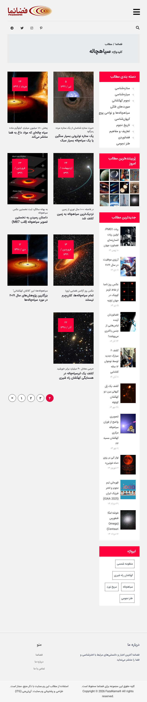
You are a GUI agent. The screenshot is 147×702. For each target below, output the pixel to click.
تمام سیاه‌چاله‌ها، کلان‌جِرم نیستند (78, 297)
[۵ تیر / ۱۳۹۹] (73, 121)
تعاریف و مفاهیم (119, 131)
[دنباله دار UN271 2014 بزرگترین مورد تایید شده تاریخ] (114, 175)
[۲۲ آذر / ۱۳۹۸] (73, 362)
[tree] (119, 115)
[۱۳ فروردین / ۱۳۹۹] (73, 284)
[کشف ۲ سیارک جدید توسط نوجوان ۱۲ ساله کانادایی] (128, 358)
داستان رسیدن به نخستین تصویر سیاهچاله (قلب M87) (30, 219)
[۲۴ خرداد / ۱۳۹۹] (27, 121)
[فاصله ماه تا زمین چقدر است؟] (124, 188)
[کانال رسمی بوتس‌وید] (12, 28)
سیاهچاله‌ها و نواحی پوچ (114, 113)
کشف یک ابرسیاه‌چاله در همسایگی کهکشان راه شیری (76, 375)
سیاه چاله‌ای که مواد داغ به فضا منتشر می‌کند (28, 134)
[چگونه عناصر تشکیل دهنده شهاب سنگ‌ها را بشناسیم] (114, 188)
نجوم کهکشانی (121, 101)
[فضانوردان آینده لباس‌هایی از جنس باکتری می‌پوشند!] (128, 322)
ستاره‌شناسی (122, 88)
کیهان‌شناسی (122, 119)
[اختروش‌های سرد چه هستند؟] (104, 188)
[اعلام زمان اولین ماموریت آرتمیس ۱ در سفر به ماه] (124, 200)
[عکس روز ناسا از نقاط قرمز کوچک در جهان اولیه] (128, 292)
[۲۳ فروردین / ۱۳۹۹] (27, 203)
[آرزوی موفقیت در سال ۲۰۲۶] (128, 267)
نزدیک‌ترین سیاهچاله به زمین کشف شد (75, 216)
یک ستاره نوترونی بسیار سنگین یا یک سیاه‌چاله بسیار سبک (74, 138)
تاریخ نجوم (123, 125)
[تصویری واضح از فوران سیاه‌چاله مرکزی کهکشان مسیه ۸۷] (128, 424)
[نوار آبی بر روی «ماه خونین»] (128, 465)
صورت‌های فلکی (120, 107)
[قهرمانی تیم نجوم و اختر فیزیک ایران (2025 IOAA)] (128, 490)
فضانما (39, 655)
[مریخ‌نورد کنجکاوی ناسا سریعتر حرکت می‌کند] (134, 188)
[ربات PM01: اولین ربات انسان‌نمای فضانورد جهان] (128, 237)
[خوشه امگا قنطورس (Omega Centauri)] (134, 200)
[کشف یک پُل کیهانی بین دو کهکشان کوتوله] (128, 394)
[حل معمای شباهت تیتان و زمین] (104, 175)
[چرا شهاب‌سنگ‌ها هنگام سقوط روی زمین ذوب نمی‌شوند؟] (114, 200)
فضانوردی (124, 137)
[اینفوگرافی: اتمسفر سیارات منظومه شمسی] (134, 175)
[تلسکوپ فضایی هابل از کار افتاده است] (124, 175)
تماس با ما (39, 669)
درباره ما (39, 662)
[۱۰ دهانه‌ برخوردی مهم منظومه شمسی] (104, 200)
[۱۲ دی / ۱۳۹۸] (27, 284)
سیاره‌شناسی (122, 94)
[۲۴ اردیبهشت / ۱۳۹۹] (73, 203)
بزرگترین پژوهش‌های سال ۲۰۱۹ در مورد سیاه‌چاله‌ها (29, 297)
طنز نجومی (123, 144)
